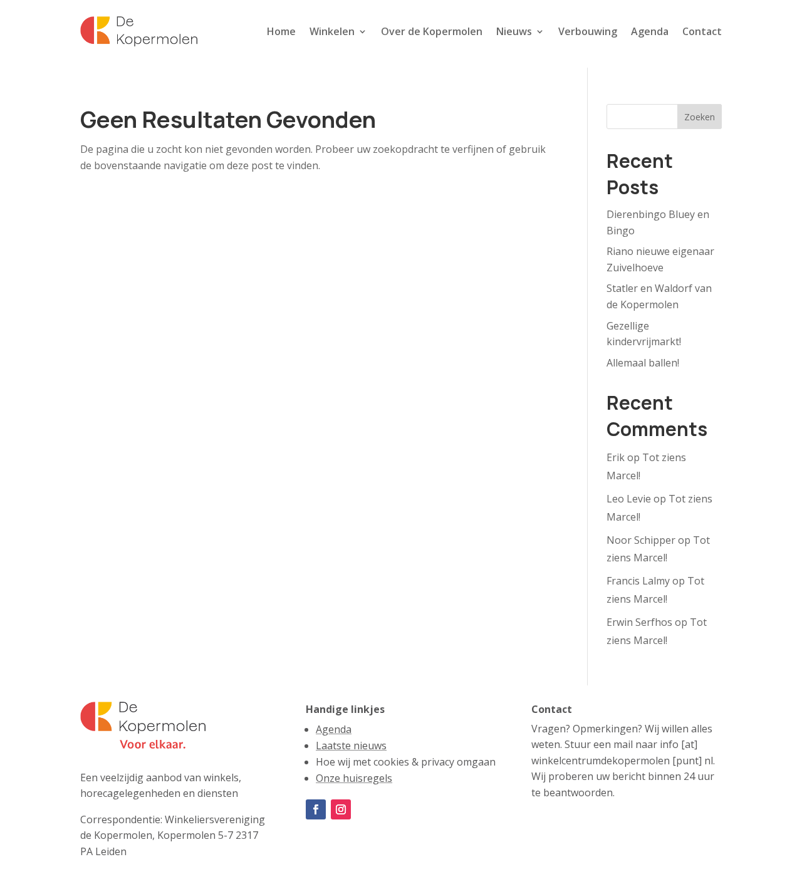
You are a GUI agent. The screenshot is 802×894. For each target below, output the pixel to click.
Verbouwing (587, 31)
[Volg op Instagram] (341, 809)
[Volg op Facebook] (316, 809)
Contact (702, 31)
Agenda (650, 31)
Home (281, 31)
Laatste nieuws (351, 745)
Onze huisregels (354, 778)
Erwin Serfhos (639, 622)
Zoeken (699, 117)
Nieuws (514, 31)
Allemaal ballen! (643, 363)
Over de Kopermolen (431, 31)
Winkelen (332, 31)
